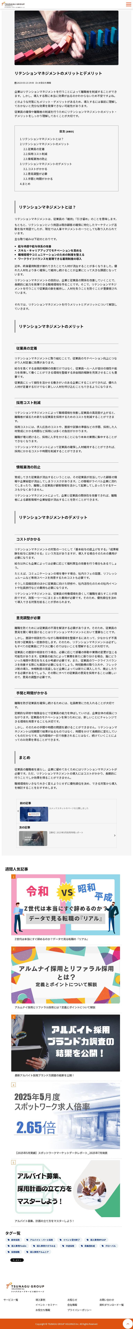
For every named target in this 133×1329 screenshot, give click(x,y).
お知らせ (72, 1299)
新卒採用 (15, 1239)
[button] (128, 4)
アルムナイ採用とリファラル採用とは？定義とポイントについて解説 (55, 1007)
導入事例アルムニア (39, 1251)
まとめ (26, 184)
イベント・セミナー (46, 1304)
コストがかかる (37, 169)
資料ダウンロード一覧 (111, 1304)
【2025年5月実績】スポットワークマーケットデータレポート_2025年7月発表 (61, 1153)
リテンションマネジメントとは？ (43, 139)
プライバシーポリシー (79, 1310)
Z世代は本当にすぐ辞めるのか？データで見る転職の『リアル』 (52, 939)
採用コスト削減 (37, 154)
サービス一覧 (10, 1299)
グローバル (110, 1245)
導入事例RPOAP (98, 1239)
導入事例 (40, 1299)
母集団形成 (90, 1245)
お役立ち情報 (44, 82)
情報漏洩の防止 (37, 159)
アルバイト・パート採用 (41, 1239)
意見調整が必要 (37, 174)
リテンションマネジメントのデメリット (47, 164)
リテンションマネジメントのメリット (45, 144)
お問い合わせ (106, 1299)
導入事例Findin (18, 1245)
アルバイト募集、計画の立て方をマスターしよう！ (44, 1221)
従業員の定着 (36, 149)
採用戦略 (15, 1251)
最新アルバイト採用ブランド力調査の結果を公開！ (44, 1075)
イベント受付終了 (71, 1239)
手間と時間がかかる (40, 179)
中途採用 (70, 1245)
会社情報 (72, 1304)
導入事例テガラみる (46, 1245)
